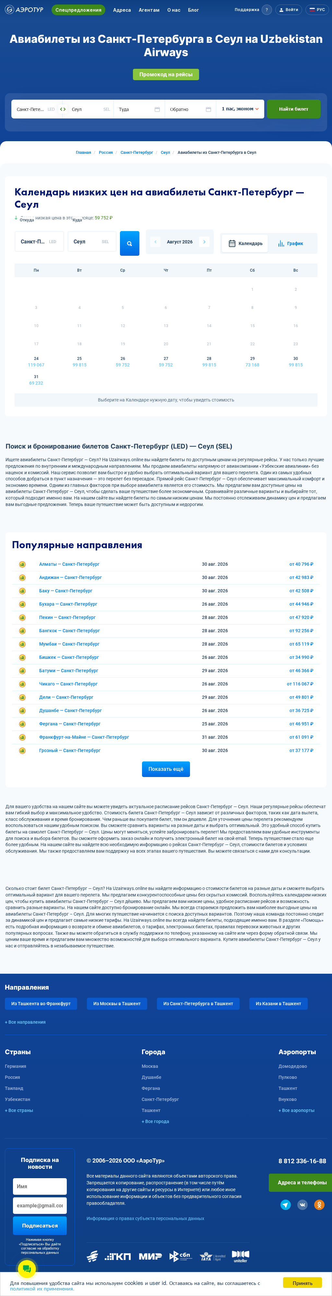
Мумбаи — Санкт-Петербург (69, 644)
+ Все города (155, 1121)
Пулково (288, 1077)
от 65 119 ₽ (302, 644)
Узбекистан (17, 1099)
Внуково (288, 1099)
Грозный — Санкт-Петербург (70, 750)
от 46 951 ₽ (302, 723)
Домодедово (293, 1066)
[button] (253, 10)
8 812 (302, 1161)
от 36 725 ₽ (302, 710)
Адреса (122, 10)
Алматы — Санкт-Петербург (69, 564)
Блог (193, 10)
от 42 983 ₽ (302, 577)
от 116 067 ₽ (300, 683)
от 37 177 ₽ (302, 750)
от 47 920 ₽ (302, 617)
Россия (12, 1077)
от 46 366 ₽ (302, 670)
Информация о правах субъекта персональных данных (145, 1218)
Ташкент (151, 1110)
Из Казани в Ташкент (278, 1003)
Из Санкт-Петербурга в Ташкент (198, 1003)
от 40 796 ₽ (302, 564)
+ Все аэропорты (296, 1110)
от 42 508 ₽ (302, 590)
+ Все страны (19, 1110)
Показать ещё (166, 769)
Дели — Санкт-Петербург (66, 697)
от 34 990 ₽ (302, 657)
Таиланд (14, 1088)
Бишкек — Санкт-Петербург (69, 657)
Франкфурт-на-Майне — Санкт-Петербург (84, 737)
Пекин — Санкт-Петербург (67, 617)
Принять (303, 1282)
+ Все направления (25, 1022)
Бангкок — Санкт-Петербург (69, 630)
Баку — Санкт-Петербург (65, 590)
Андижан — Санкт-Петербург (70, 577)
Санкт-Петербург (160, 1099)
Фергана (151, 1088)
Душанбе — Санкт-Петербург (70, 710)
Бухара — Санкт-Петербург (68, 604)
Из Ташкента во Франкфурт (41, 1003)
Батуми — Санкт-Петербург (68, 670)
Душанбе (151, 1077)
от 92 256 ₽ (302, 630)
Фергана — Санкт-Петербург (70, 723)
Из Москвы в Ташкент (117, 1003)
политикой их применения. (42, 1288)
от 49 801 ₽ (302, 697)
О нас (173, 10)
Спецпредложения (78, 10)
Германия (15, 1066)
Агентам (149, 10)
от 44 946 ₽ (302, 604)
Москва (150, 1066)
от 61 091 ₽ (302, 737)
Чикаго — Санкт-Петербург (68, 683)
